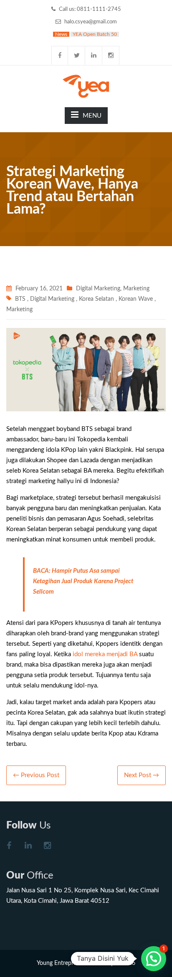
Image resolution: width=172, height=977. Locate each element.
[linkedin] (94, 55)
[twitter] (76, 55)
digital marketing (52, 299)
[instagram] (111, 55)
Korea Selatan (96, 299)
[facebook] (59, 55)
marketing (136, 289)
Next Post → (141, 775)
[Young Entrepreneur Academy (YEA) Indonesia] (86, 85)
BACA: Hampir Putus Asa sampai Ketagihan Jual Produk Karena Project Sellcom (83, 581)
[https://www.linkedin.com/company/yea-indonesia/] (28, 846)
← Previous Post (36, 775)
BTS (20, 299)
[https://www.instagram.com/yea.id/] (47, 846)
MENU (92, 116)
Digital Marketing (98, 289)
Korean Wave (136, 299)
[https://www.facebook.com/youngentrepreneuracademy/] (9, 846)
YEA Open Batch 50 (95, 34)
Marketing (19, 309)
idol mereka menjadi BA (106, 654)
